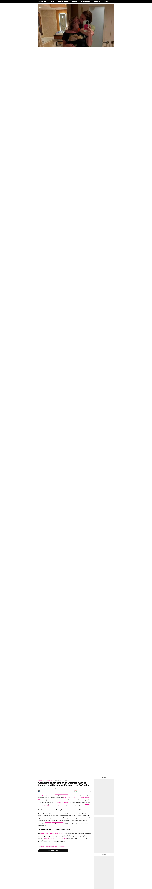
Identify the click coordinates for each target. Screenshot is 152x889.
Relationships (48, 846)
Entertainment (45, 778)
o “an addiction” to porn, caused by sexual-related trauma (54, 838)
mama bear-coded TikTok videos (61, 802)
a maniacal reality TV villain (61, 794)
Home (39, 778)
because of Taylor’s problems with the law (54, 822)
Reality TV (43, 846)
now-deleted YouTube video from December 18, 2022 (51, 833)
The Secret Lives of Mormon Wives (57, 846)
